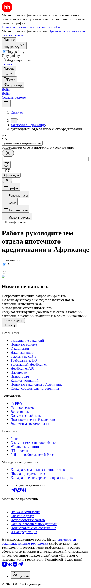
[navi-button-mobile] (6, 103)
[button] (6, 89)
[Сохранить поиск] (6, 165)
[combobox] (22, 143)
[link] (9, 79)
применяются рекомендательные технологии (39, 541)
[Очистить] (8, 153)
